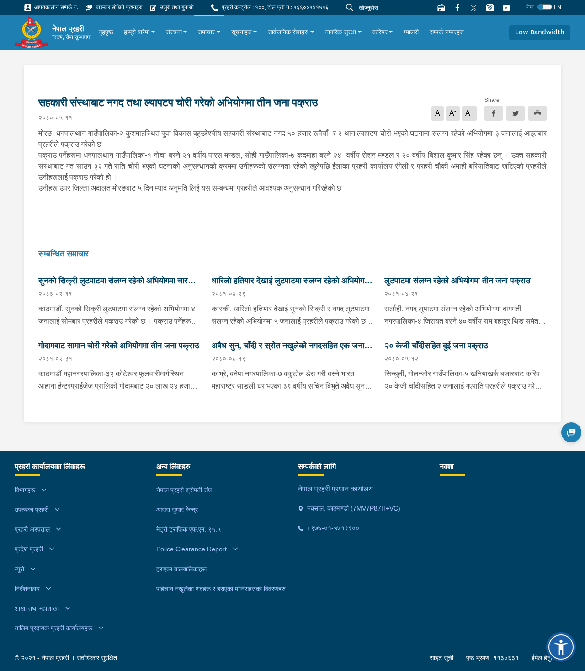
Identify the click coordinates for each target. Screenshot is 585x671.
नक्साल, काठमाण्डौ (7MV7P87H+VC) (352, 508)
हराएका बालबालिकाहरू (181, 569)
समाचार (206, 32)
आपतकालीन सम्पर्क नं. (55, 7)
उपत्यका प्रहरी (31, 509)
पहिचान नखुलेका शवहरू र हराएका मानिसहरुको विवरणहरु (221, 588)
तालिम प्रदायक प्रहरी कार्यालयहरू (53, 628)
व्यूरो (19, 569)
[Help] (571, 432)
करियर (380, 32)
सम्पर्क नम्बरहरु (447, 32)
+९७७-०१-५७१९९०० (332, 528)
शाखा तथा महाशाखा (37, 608)
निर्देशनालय (27, 588)
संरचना (174, 32)
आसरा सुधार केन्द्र (177, 509)
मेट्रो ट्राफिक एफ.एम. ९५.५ (188, 529)
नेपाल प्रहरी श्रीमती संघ (184, 490)
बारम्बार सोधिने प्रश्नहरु (118, 7)
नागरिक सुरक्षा (340, 32)
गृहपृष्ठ (106, 32)
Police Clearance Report (191, 549)
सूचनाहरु (241, 32)
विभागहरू (25, 490)
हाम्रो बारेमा (136, 32)
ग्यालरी (411, 32)
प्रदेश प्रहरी (29, 549)
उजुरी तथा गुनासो (176, 7)
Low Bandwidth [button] (539, 32)
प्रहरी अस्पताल (32, 529)
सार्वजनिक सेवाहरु (288, 32)
